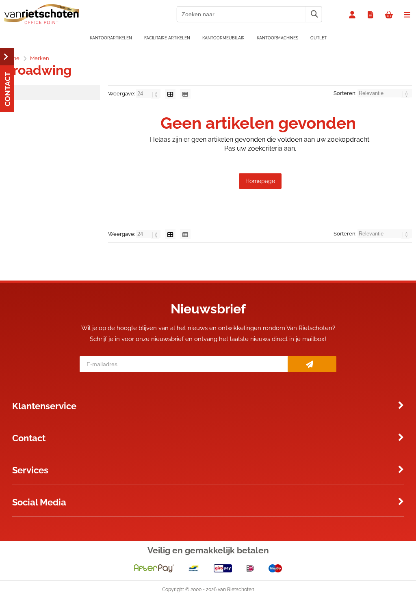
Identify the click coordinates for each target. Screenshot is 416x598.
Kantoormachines (277, 38)
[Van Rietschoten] (41, 22)
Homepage (260, 181)
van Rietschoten (236, 589)
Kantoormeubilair (223, 38)
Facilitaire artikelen (167, 38)
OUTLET (318, 38)
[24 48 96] (149, 94)
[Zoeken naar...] (314, 14)
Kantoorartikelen (111, 38)
